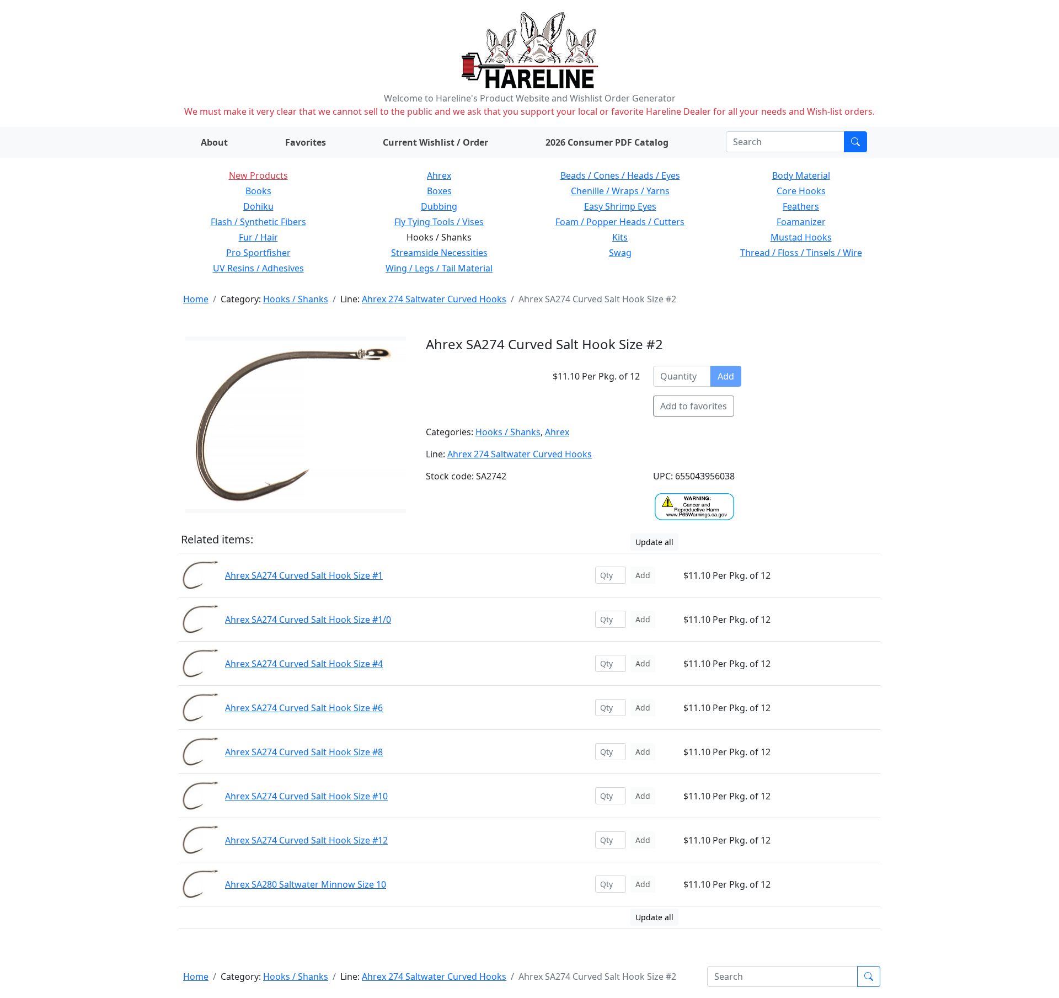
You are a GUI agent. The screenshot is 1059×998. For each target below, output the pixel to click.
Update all (654, 542)
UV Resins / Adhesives (258, 268)
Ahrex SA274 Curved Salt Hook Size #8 (304, 752)
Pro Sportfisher (258, 253)
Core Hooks (801, 191)
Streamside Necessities (439, 253)
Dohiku (258, 206)
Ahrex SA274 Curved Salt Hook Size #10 (306, 796)
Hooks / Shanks (295, 299)
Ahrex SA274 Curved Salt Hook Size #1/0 (308, 619)
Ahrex (439, 175)
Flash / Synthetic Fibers (258, 222)
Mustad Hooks (801, 237)
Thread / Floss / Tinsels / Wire (801, 253)
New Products (258, 175)
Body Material (801, 175)
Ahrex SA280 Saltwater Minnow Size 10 (305, 884)
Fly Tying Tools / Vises (439, 222)
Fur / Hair (258, 237)
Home (195, 299)
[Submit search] (855, 141)
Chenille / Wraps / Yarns (620, 191)
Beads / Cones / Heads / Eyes (620, 175)
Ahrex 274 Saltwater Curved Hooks (434, 299)
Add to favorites (693, 406)
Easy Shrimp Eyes (620, 206)
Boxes (439, 191)
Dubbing (439, 206)
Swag (620, 253)
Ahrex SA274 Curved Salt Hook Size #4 (304, 664)
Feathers (801, 206)
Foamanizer (801, 222)
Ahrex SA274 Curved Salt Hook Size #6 (304, 708)
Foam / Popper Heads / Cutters (619, 222)
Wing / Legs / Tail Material (439, 268)
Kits (620, 237)
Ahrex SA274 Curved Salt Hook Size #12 (306, 840)
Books (258, 191)
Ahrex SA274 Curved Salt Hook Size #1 (304, 575)
